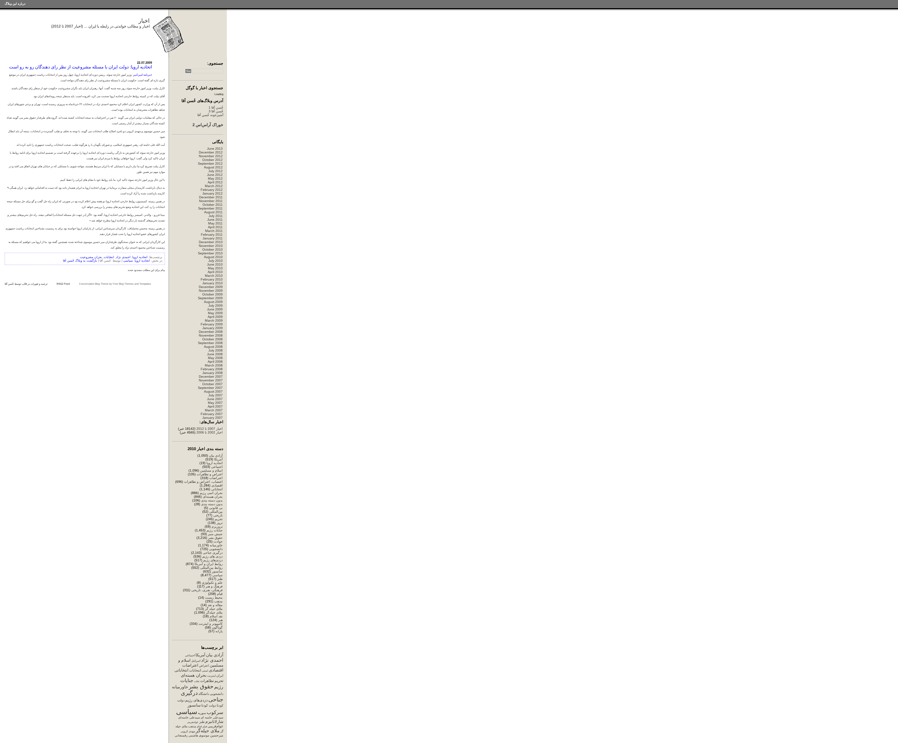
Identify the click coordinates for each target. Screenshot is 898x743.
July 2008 (215, 350)
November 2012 (211, 156)
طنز (220, 579)
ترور (220, 523)
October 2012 (212, 160)
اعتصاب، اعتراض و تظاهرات (203, 481)
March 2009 (214, 320)
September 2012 (210, 163)
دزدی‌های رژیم (213, 560)
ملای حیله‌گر (214, 612)
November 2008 (211, 335)
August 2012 (213, 167)
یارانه (219, 631)
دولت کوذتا (208, 705)
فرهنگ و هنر (214, 586)
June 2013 (215, 148)
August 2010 (213, 257)
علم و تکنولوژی (212, 582)
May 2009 (215, 313)
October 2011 (213, 204)
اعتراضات (216, 478)
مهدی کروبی (188, 731)
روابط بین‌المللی (211, 567)
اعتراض (204, 665)
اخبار (144, 21)
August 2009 (213, 302)
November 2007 (211, 380)
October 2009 (212, 294)
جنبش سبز (215, 534)
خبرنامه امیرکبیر (142, 74)
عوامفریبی (193, 722)
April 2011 (215, 227)
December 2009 (211, 287)
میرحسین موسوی (211, 735)
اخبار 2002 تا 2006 (209, 432)
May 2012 (215, 178)
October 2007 (212, 384)
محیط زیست (214, 597)
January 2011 (213, 238)
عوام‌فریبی (215, 726)
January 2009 (212, 328)
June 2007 (215, 399)
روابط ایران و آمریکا (209, 564)
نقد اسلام (216, 616)
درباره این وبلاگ (15, 3)
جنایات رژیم (214, 530)
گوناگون (217, 627)
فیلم (205, 726)
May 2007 (215, 403)
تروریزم (217, 526)
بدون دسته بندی (212, 500)
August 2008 (213, 346)
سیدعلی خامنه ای (212, 717)
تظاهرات (207, 681)
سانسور (217, 571)
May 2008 (215, 358)
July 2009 (215, 305)
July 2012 (215, 171)
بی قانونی (216, 508)
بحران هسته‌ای (213, 496)
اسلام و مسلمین (211, 470)
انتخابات (195, 670)
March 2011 (214, 231)
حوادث (218, 541)
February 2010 (212, 279)
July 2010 (215, 261)
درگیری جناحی (213, 553)
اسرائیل (195, 660)
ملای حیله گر (214, 609)
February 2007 (212, 414)
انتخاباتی (217, 489)
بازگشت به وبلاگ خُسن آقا (80, 260)
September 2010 (210, 253)
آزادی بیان (216, 455)
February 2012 (212, 190)
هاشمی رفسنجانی (186, 735)
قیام (220, 594)
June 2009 (215, 309)
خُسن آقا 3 (216, 111)
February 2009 (212, 324)
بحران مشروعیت (91, 257)
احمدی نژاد (212, 660)
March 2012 (214, 186)
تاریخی (218, 515)
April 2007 (215, 406)
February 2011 (212, 234)
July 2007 (215, 395)
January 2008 (212, 373)
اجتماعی (217, 467)
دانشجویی (216, 549)
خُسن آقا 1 (216, 107)
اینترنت (211, 675)
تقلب (196, 681)
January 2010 (212, 283)
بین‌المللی (216, 511)
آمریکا (218, 459)
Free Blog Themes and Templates (132, 283)
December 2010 (211, 242)
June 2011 (215, 219)
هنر (220, 620)
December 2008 (211, 332)
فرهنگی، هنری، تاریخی (207, 590)
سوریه (202, 713)
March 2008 (214, 365)
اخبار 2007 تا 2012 (209, 428)
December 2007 (211, 376)
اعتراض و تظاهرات (210, 474)
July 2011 (216, 216)
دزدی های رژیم (212, 556)
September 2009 (210, 298)
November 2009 (211, 290)
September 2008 (210, 343)
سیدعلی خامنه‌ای (189, 717)
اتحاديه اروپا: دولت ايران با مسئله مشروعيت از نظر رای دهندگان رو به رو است (80, 66)
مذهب (218, 601)
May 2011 (215, 223)
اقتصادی (217, 485)
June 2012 (215, 175)
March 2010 (214, 275)
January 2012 (212, 193)
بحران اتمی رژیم (211, 493)
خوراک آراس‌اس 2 (207, 124)
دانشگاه (204, 694)
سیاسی (217, 575)
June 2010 (215, 264)
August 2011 (213, 212)
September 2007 (210, 388)
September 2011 (210, 208)
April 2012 (215, 182)
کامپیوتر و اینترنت (211, 624)
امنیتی (205, 670)
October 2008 (212, 339)
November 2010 (211, 246)
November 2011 (211, 201)
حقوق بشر (215, 538)
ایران (219, 675)
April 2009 (215, 317)
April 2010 (215, 272)
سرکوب (215, 712)
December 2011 (211, 197)
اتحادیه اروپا (214, 463)
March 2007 (214, 410)
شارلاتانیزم (214, 721)
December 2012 (211, 152)
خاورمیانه (216, 545)
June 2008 (215, 354)
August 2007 (213, 391)
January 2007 (212, 417)
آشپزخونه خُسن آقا (210, 115)
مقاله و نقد (215, 605)
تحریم (219, 519)
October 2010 (212, 249)
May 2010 (215, 268)
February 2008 (212, 369)
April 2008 (215, 361)
